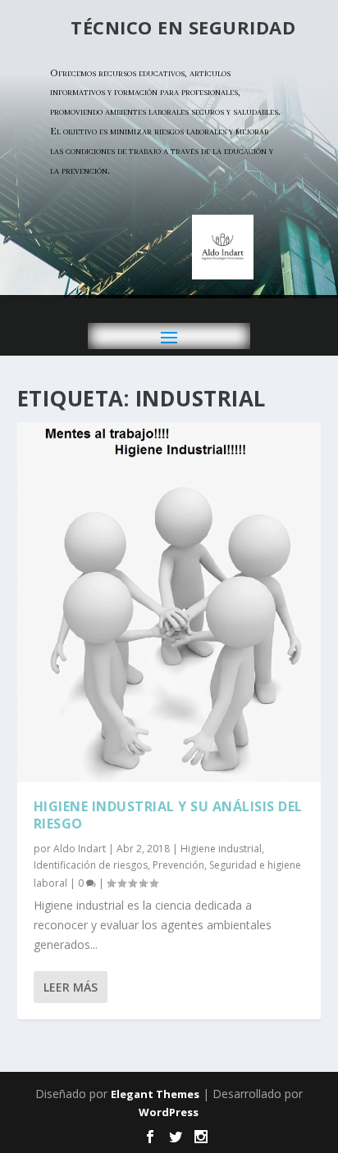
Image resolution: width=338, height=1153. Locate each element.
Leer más (70, 987)
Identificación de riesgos (91, 865)
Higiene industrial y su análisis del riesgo (168, 815)
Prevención (178, 865)
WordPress (169, 1112)
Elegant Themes (155, 1094)
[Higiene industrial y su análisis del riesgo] (169, 602)
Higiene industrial (221, 849)
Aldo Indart (79, 849)
